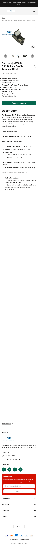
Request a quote (19, 103)
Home (3, 18)
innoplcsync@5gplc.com (13, 459)
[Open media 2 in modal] (19, 38)
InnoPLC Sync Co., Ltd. (19, 543)
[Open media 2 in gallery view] (19, 56)
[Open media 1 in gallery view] (13, 56)
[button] (34, 11)
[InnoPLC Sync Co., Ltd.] (11, 11)
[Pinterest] (20, 469)
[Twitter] (9, 469)
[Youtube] (15, 469)
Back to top (6, 423)
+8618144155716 (10, 455)
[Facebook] (4, 469)
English (17, 526)
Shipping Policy (24, 539)
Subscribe (19, 491)
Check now (8, 284)
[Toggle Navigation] (4, 11)
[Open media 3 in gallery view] (25, 56)
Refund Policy (14, 539)
